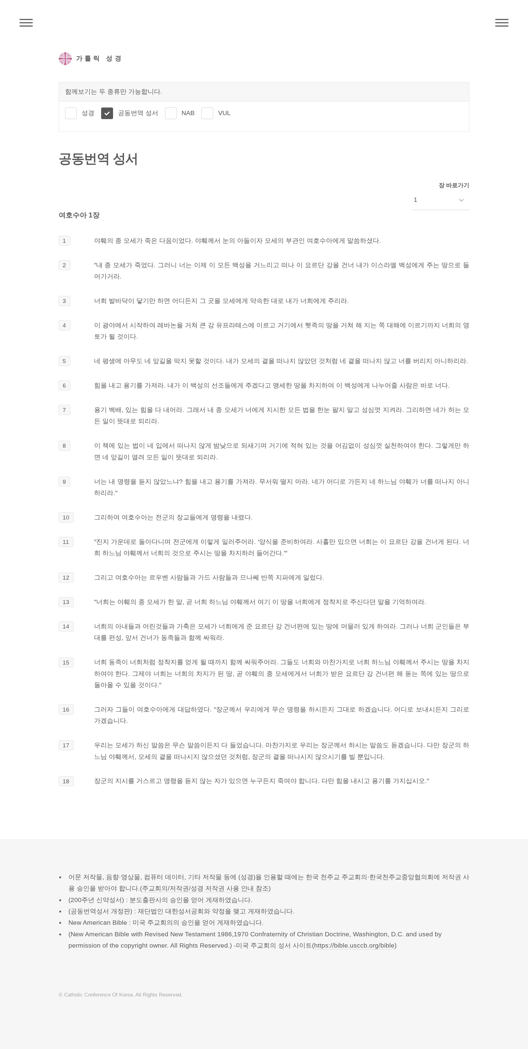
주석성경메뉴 (26, 23)
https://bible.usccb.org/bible (354, 945)
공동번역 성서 (138, 113)
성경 (88, 113)
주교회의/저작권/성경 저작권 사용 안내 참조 (205, 888)
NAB (188, 113)
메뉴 (502, 23)
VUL (224, 113)
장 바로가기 (454, 185)
